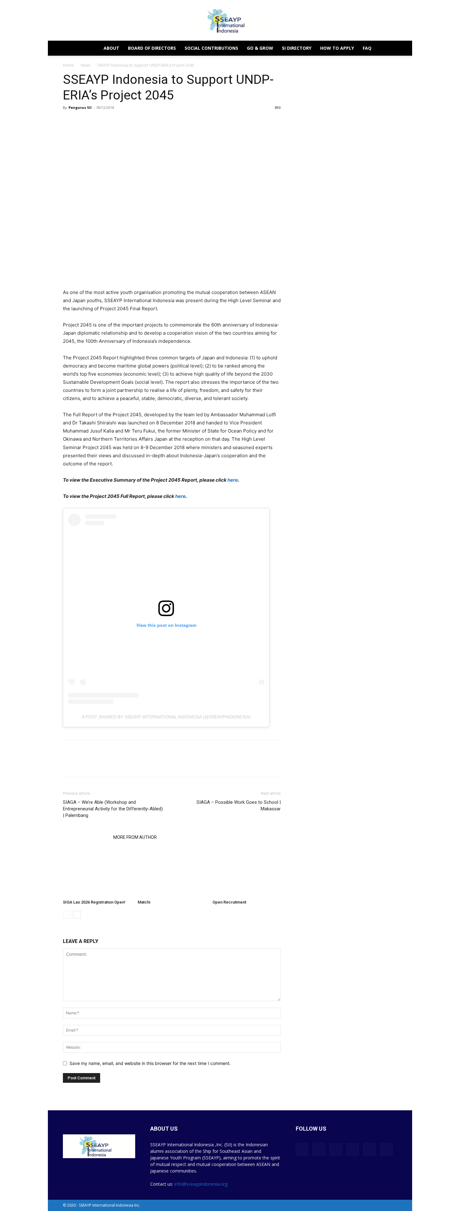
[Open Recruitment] (246, 873)
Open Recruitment (229, 902)
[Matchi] (172, 873)
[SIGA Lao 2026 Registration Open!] (97, 873)
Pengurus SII (80, 107)
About (111, 48)
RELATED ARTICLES (86, 837)
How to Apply (337, 48)
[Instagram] (319, 1149)
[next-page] (77, 915)
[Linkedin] (98, 764)
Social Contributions (211, 48)
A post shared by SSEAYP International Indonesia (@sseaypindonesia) (166, 716)
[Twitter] (83, 764)
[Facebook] (69, 764)
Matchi (144, 902)
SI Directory (296, 48)
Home (68, 65)
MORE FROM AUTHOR (135, 837)
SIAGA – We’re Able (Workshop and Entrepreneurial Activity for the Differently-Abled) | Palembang (113, 808)
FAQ (367, 48)
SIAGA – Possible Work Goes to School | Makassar (239, 805)
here (232, 480)
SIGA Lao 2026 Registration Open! (94, 902)
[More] (112, 764)
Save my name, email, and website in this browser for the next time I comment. (150, 1063)
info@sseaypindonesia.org (200, 1184)
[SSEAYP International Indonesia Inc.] (230, 21)
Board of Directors (152, 48)
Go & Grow (260, 48)
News (85, 65)
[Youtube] (386, 1149)
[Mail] (352, 1149)
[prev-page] (67, 915)
